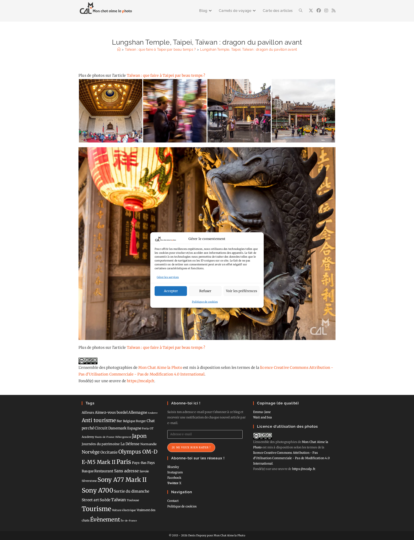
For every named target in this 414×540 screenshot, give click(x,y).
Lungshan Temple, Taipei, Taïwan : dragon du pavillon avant (248, 49)
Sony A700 (97, 490)
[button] (110, 111)
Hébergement (123, 437)
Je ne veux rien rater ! (191, 447)
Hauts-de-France (105, 437)
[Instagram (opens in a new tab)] (326, 10)
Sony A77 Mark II (122, 479)
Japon (139, 436)
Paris (123, 462)
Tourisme (96, 509)
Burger (141, 421)
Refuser (205, 291)
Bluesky (173, 467)
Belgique (129, 421)
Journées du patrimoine (101, 444)
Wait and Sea (262, 417)
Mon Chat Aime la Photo (160, 367)
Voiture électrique (124, 510)
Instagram (175, 472)
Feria (145, 428)
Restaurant (103, 471)
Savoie (144, 471)
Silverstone (89, 480)
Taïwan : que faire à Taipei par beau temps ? (166, 75)
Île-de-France (129, 520)
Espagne (134, 428)
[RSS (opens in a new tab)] (333, 10)
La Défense (130, 444)
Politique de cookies (205, 301)
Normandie (148, 444)
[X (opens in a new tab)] (311, 10)
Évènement (105, 519)
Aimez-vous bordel (111, 412)
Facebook (174, 478)
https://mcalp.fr (140, 381)
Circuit (101, 428)
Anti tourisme (99, 420)
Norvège (91, 452)
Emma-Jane (262, 412)
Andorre (152, 413)
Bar (119, 421)
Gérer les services (168, 277)
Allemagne (137, 412)
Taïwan (118, 499)
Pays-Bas (139, 463)
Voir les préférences (241, 291)
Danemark (117, 428)
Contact (173, 501)
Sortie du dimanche (131, 491)
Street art (90, 500)
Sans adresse (126, 470)
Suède (105, 500)
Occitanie (109, 452)
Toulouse (133, 500)
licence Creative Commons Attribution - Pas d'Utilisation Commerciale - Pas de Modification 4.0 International (291, 458)
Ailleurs (88, 412)
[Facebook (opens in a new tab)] (319, 10)
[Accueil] (119, 49)
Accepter (171, 291)
